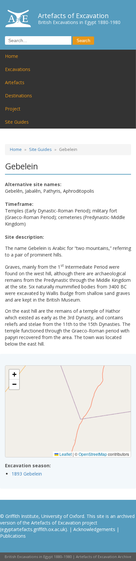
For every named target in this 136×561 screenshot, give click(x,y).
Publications (13, 536)
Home (11, 56)
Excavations (17, 69)
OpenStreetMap (93, 454)
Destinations (18, 95)
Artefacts (14, 82)
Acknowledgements (94, 529)
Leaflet (65, 454)
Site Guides (17, 122)
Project (12, 109)
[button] (14, 374)
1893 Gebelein (27, 474)
